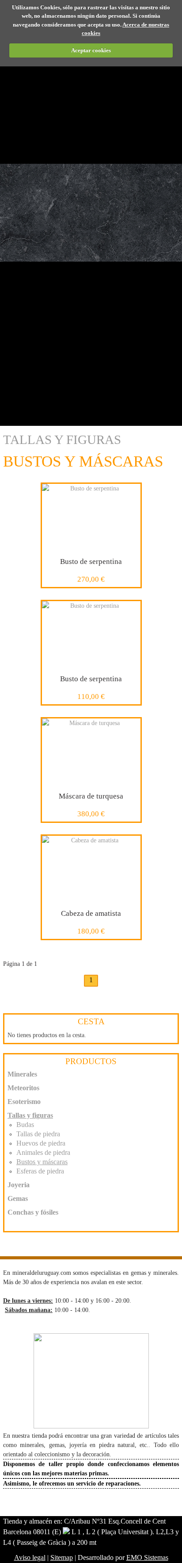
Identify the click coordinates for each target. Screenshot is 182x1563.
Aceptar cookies (91, 50)
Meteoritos (23, 1088)
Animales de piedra (43, 1152)
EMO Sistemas (147, 1557)
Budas (25, 1124)
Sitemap (61, 1557)
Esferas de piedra (40, 1171)
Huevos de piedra (40, 1143)
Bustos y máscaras (42, 1161)
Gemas (18, 1198)
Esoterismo (24, 1101)
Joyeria (19, 1185)
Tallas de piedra (38, 1134)
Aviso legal (30, 1557)
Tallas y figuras (62, 439)
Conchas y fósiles (33, 1212)
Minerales (22, 1074)
